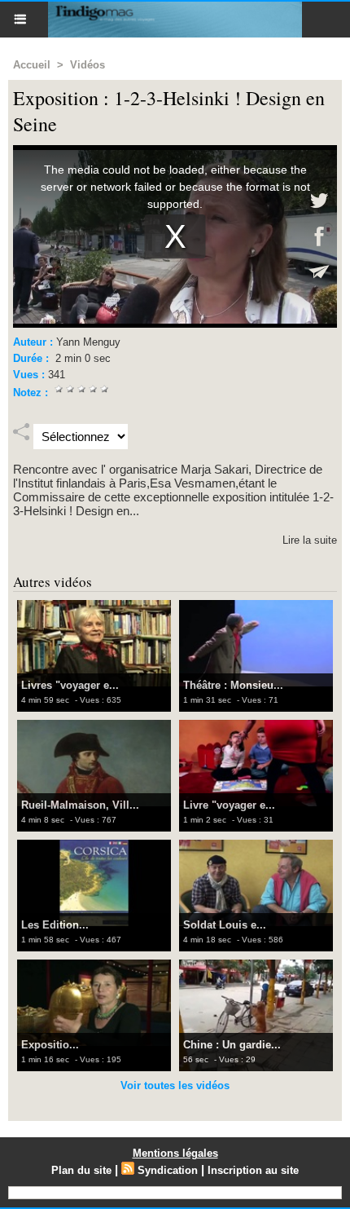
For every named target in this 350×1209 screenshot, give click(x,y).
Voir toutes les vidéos (175, 1085)
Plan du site (81, 1170)
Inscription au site (253, 1170)
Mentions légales (175, 1153)
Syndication (168, 1170)
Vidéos (87, 65)
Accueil (31, 65)
